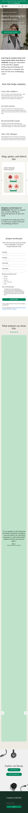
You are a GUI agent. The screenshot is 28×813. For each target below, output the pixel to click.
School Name (5, 268)
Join (14, 806)
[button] (25, 6)
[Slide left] (1, 2)
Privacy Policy (19, 307)
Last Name (4, 257)
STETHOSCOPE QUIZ (14, 774)
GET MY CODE (14, 299)
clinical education (9, 169)
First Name (4, 252)
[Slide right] (27, 2)
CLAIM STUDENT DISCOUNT (11, 32)
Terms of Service (12, 308)
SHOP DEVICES (14, 769)
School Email (5, 263)
